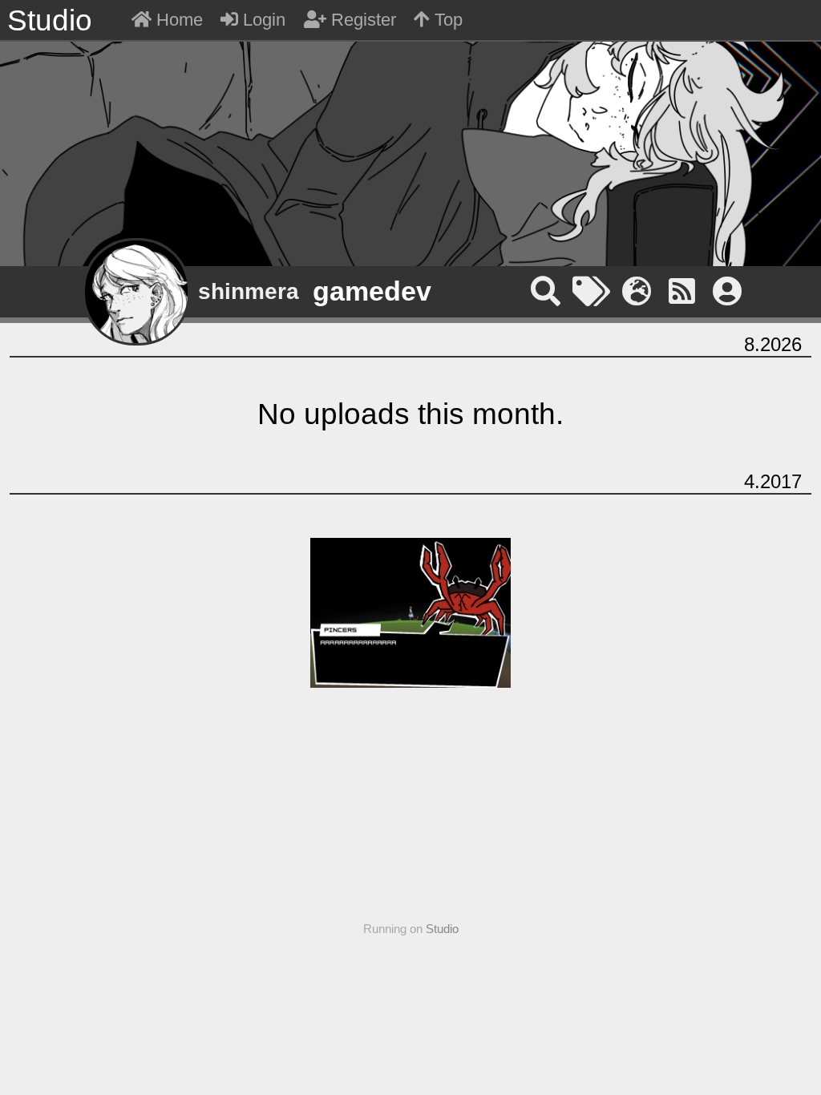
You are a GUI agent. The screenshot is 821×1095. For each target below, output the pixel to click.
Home (177, 20)
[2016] (410, 146)
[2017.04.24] (410, 613)
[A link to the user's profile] (727, 292)
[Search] (549, 292)
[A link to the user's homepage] (641, 292)
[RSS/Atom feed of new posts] (686, 292)
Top (446, 20)
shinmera (248, 291)
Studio (442, 928)
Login (261, 20)
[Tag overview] (595, 292)
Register (361, 20)
